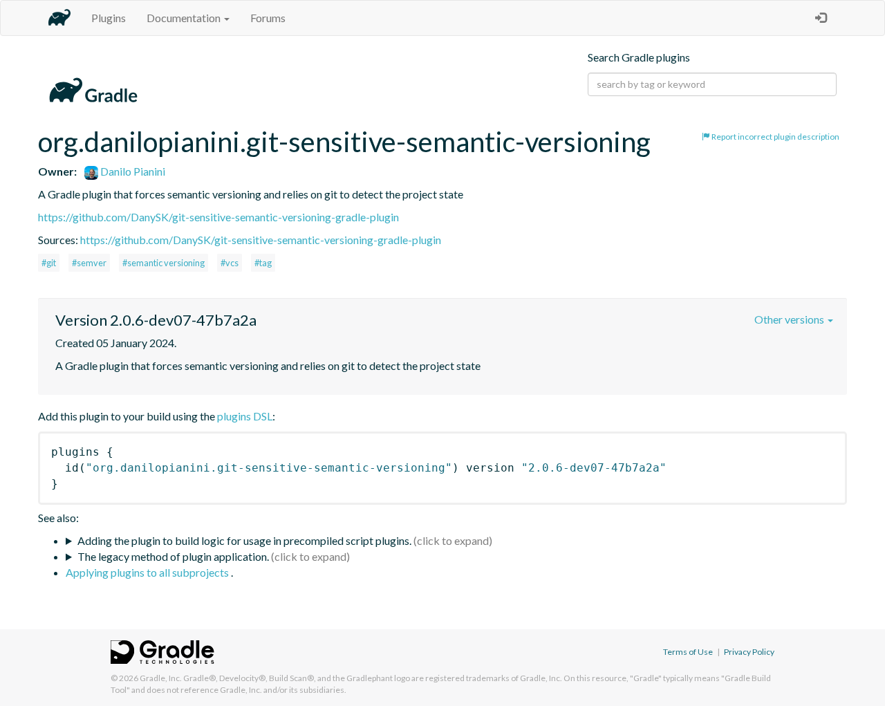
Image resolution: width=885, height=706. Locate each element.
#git (48, 262)
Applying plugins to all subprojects (148, 572)
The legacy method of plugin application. (173, 556)
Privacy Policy (749, 652)
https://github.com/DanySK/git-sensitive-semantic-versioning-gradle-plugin (218, 216)
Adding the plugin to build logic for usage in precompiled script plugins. (244, 540)
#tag (263, 262)
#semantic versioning (163, 262)
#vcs (230, 262)
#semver (89, 262)
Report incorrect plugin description (774, 136)
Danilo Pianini (131, 171)
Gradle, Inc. (161, 678)
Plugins (108, 17)
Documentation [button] (185, 17)
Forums (268, 17)
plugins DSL (244, 415)
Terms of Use (688, 652)
